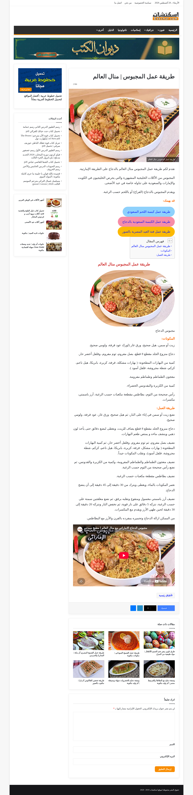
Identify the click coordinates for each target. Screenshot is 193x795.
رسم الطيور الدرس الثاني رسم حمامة (41, 127)
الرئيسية (173, 30)
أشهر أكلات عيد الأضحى (34, 222)
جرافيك (150, 30)
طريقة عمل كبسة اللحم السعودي (148, 211)
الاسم (172, 744)
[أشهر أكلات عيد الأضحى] (54, 225)
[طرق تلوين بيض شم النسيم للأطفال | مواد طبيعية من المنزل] (159, 640)
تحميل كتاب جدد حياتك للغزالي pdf (43, 131)
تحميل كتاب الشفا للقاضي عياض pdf (42, 162)
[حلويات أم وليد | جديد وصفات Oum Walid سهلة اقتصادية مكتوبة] (54, 247)
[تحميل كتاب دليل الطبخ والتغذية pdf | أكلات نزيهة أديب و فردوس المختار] (54, 213)
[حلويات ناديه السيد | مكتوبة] (54, 236)
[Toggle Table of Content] (168, 240)
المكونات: (165, 250)
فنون (161, 30)
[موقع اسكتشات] (165, 16)
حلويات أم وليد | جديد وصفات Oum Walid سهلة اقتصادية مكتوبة (32, 247)
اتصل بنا (118, 3)
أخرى (101, 30)
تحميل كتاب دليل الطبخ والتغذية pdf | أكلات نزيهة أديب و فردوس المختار (31, 214)
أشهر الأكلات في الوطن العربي (31, 200)
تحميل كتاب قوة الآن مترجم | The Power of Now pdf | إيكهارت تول (40, 137)
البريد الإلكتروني (167, 756)
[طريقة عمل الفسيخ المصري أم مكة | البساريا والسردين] (88, 640)
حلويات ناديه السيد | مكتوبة (33, 233)
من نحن (128, 3)
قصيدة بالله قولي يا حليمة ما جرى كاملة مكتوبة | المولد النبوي (40, 175)
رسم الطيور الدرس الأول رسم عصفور (41, 150)
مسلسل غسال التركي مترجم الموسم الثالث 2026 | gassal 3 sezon (41, 182)
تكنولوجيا (122, 30)
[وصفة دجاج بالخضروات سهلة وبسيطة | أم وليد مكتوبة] (123, 669)
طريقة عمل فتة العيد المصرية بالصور (146, 231)
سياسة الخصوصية (143, 3)
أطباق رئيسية (165, 595)
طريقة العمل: (163, 254)
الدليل (111, 30)
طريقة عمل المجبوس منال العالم (150, 246)
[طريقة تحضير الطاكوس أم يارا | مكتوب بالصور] (88, 669)
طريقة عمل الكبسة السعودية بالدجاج (146, 221)
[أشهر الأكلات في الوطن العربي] (54, 202)
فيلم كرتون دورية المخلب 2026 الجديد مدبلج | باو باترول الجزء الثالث (41, 156)
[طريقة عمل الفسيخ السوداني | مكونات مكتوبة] (123, 640)
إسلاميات (135, 30)
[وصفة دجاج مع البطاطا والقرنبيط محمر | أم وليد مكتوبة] (159, 669)
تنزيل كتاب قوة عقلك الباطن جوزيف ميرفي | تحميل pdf (42, 144)
